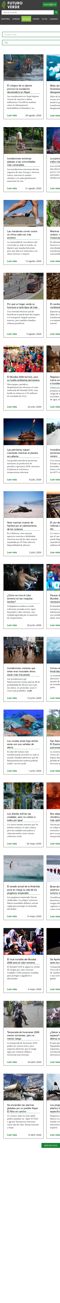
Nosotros (5, 19)
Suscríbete (49, 4)
